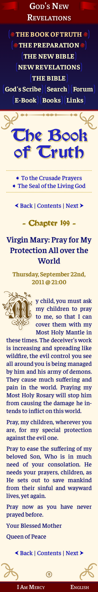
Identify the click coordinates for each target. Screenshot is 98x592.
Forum (83, 88)
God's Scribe (23, 88)
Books (51, 99)
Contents (49, 205)
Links (74, 99)
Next (75, 205)
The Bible (49, 77)
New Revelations (49, 66)
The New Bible (49, 56)
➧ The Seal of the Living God (49, 185)
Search (57, 88)
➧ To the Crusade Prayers (49, 177)
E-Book (26, 99)
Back (23, 205)
